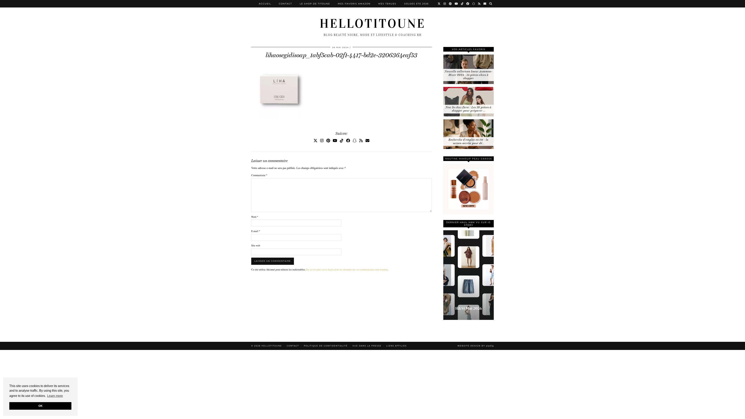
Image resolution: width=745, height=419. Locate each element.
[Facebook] (468, 3)
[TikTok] (462, 3)
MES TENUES (387, 3)
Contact (285, 3)
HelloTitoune (372, 23)
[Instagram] (445, 3)
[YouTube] (456, 3)
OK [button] (40, 405)
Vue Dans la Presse (367, 346)
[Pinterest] (450, 3)
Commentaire (259, 175)
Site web (255, 245)
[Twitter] (439, 3)
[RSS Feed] (479, 3)
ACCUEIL (265, 3)
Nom (254, 216)
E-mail (255, 231)
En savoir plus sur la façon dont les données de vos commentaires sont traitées (347, 269)
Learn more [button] (55, 395)
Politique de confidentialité (326, 346)
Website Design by (475, 346)
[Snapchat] (473, 3)
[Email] (485, 3)
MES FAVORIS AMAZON (354, 3)
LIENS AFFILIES (396, 346)
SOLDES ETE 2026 (416, 3)
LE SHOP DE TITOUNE (315, 3)
